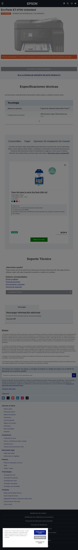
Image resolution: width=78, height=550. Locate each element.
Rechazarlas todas (40, 537)
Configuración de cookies (40, 542)
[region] (25, 537)
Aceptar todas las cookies (40, 532)
